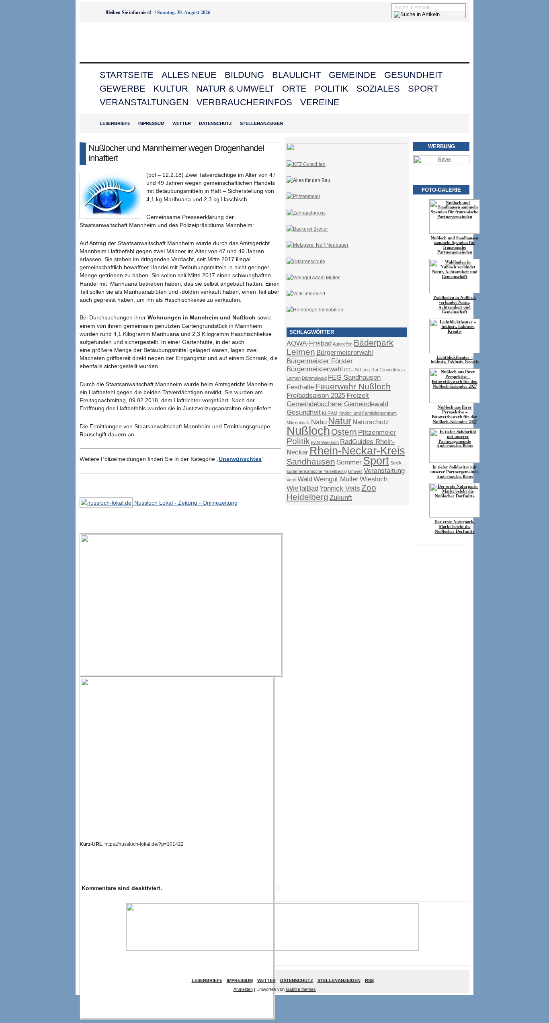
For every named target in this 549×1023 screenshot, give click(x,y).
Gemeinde (352, 75)
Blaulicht (296, 75)
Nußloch (308, 430)
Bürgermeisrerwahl (344, 352)
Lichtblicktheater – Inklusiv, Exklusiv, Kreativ (454, 359)
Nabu (319, 422)
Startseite (127, 75)
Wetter (181, 123)
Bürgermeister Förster (320, 361)
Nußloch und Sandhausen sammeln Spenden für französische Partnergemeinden (454, 245)
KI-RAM (329, 413)
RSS (369, 980)
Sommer (349, 462)
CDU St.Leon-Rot (361, 369)
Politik (331, 89)
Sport (423, 89)
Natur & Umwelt (235, 89)
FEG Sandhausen (354, 377)
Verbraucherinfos (244, 102)
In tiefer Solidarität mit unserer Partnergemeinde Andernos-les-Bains (454, 472)
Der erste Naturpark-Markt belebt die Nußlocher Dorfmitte (454, 526)
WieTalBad (302, 488)
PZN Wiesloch (325, 442)
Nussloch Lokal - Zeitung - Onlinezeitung (185, 502)
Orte (294, 89)
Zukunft (341, 497)
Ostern (344, 431)
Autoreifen (342, 344)
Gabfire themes (301, 989)
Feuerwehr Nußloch (353, 386)
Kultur (171, 89)
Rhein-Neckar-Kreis (357, 451)
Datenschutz (215, 123)
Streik (396, 462)
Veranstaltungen (144, 102)
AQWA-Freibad (309, 343)
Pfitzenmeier (377, 432)
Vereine (320, 102)
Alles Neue (189, 75)
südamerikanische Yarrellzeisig (317, 471)
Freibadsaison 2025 (316, 395)
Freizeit (357, 395)
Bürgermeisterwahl (315, 369)
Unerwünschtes (240, 459)
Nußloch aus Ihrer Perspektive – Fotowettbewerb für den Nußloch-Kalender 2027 (454, 414)
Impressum (151, 123)
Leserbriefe (115, 123)
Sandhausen (311, 461)
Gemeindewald (366, 404)
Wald (304, 479)
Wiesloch (373, 479)
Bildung (244, 75)
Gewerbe (122, 89)
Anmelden (243, 989)
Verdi (291, 479)
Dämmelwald (314, 378)
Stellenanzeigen (261, 123)
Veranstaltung (384, 471)
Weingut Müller (335, 479)
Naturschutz (370, 422)
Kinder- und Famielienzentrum (367, 413)
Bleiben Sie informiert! (128, 12)
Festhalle (300, 387)
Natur (339, 420)
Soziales (378, 89)
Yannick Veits (340, 488)
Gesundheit (413, 75)
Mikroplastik (298, 422)
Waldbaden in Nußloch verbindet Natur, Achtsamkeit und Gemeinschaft (454, 304)
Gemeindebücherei (315, 404)
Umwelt (355, 471)
